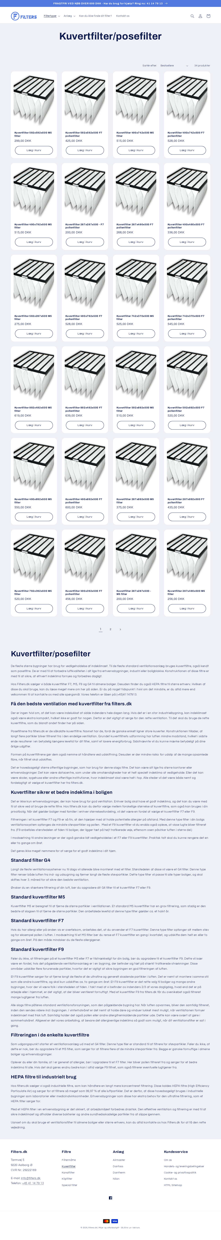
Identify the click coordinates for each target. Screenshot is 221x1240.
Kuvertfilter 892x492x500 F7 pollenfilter (83, 409)
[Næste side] (120, 629)
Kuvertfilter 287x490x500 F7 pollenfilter (135, 226)
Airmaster (119, 1160)
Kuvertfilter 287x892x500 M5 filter (135, 501)
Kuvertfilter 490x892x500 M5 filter (33, 501)
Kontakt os (170, 1179)
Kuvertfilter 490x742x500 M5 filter (135, 134)
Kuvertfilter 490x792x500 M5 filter (33, 226)
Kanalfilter (68, 1172)
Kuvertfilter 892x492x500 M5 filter (33, 409)
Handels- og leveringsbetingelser (184, 1166)
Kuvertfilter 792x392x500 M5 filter (33, 592)
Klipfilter (67, 1179)
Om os (168, 1160)
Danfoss (118, 1166)
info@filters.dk (31, 1178)
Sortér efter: (150, 65)
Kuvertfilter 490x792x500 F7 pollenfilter (83, 317)
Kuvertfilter (69, 1166)
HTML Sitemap (173, 1185)
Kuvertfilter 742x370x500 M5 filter (135, 317)
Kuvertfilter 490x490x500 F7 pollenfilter (186, 226)
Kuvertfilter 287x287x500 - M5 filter (134, 592)
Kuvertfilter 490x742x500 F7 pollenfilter (186, 134)
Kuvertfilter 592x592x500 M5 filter (33, 134)
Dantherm (119, 1172)
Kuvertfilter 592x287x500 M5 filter (33, 317)
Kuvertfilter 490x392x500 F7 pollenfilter (83, 592)
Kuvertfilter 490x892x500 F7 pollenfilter (83, 501)
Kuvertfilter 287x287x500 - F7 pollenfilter (84, 226)
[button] (51, 16)
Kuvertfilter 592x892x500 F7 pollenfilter (186, 409)
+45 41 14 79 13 (33, 1183)
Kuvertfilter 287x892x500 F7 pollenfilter (186, 501)
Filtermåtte (69, 1160)
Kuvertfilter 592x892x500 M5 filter (135, 409)
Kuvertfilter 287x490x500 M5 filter (186, 592)
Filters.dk (92, 1228)
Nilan (116, 1179)
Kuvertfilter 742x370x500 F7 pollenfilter (186, 317)
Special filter (69, 1185)
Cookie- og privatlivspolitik (180, 1172)
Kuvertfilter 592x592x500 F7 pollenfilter (83, 134)
